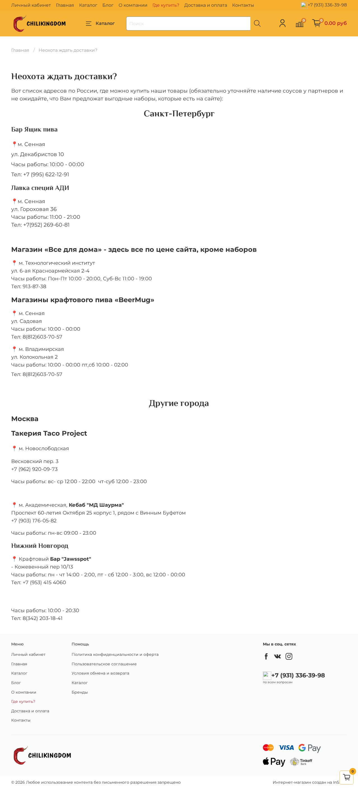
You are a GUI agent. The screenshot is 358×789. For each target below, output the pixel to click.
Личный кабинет (31, 5)
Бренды (80, 692)
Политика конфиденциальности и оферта (115, 654)
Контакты (243, 5)
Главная (65, 5)
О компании (133, 5)
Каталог (88, 5)
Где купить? (165, 5)
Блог (108, 5)
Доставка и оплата (205, 5)
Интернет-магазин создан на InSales (310, 782)
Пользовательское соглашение (104, 663)
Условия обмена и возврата (100, 673)
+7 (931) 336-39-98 (327, 5)
